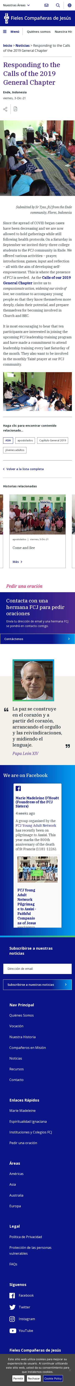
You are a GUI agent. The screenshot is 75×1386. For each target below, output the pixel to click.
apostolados (25, 440)
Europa (15, 1206)
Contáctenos (13, 639)
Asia (8, 440)
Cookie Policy (53, 1378)
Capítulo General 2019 (52, 440)
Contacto (16, 1079)
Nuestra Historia (22, 1037)
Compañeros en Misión (27, 1047)
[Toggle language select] (69, 5)
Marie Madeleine (22, 1110)
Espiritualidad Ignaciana (28, 1121)
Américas (16, 1173)
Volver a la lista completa (25, 469)
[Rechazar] (70, 1370)
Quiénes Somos (21, 1015)
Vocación (16, 1026)
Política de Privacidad (25, 1237)
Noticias (15, 1058)
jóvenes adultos (14, 450)
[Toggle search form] (58, 5)
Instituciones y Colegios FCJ (30, 1132)
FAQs (13, 1264)
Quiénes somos (39, 31)
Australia (16, 1195)
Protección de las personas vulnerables (30, 1250)
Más (16, 561)
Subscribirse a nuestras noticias (31, 985)
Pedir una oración (23, 1143)
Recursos (16, 1069)
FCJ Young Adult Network (36, 825)
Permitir (18, 1378)
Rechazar (34, 1378)
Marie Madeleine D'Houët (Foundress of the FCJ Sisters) (37, 802)
